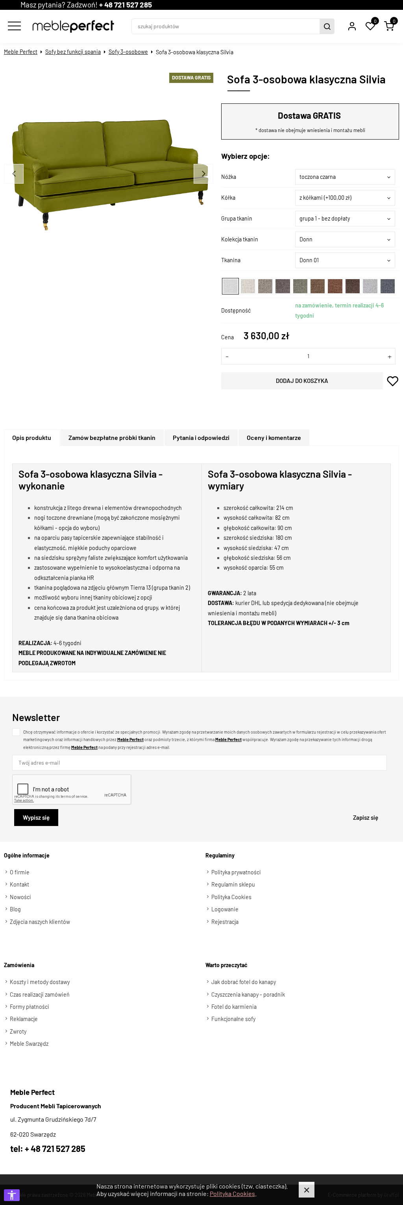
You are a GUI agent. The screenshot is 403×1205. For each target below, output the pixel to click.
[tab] (32, 437)
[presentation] (31, 437)
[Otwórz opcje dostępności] (12, 1195)
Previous (14, 174)
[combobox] (345, 177)
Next (203, 174)
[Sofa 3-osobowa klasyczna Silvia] (110, 175)
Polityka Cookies (232, 1193)
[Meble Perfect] (73, 26)
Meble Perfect (20, 51)
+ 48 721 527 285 (125, 4)
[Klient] (351, 26)
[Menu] (13, 26)
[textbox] (345, 176)
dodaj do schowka (393, 381)
